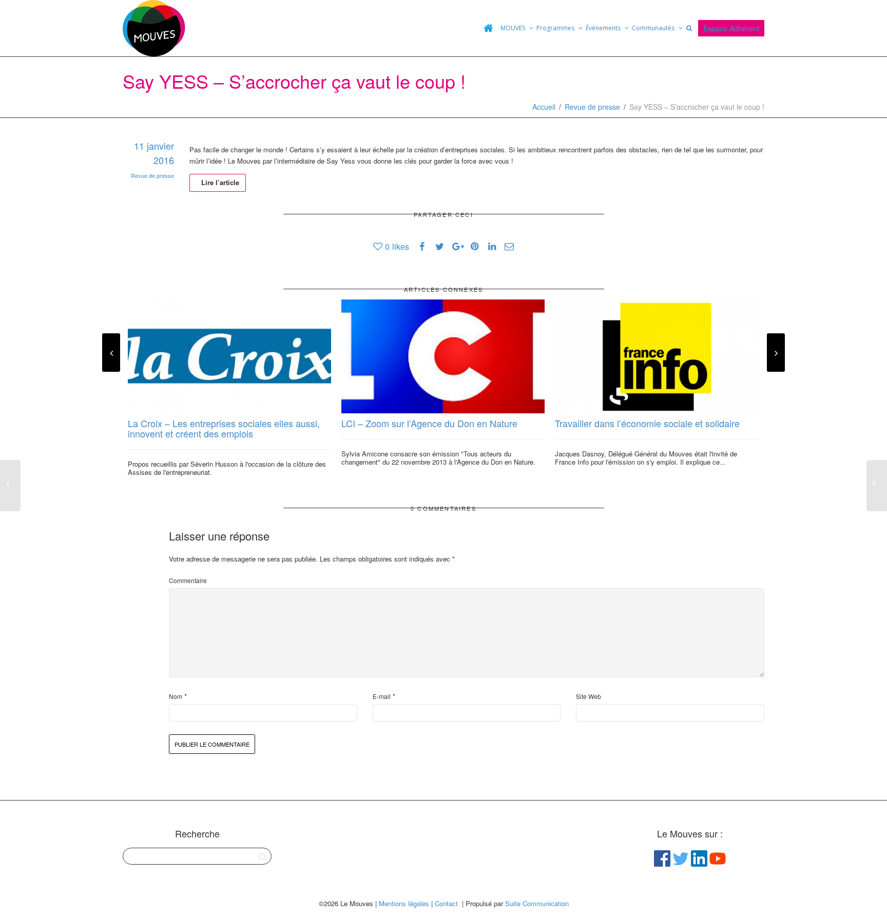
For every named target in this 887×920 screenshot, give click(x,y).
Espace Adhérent (731, 28)
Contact (446, 903)
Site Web (588, 696)
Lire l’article (220, 182)
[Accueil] (488, 28)
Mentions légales (404, 903)
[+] (229, 356)
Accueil (543, 107)
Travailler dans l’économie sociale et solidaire (647, 423)
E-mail (382, 696)
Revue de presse (592, 107)
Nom (175, 696)
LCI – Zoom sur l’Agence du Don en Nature (429, 423)
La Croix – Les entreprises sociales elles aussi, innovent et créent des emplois (224, 428)
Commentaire (188, 580)
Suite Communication (537, 903)
